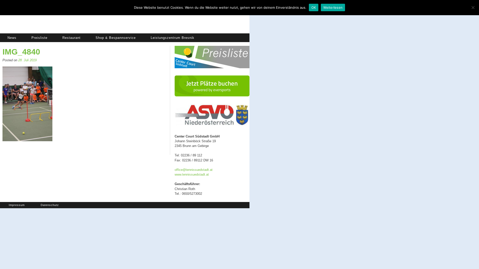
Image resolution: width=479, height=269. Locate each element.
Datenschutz (50, 204)
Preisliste (39, 38)
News (11, 38)
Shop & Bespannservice (116, 38)
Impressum (17, 204)
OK (313, 7)
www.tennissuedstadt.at (192, 174)
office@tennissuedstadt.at (194, 170)
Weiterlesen (333, 7)
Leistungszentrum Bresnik (172, 38)
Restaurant (71, 38)
